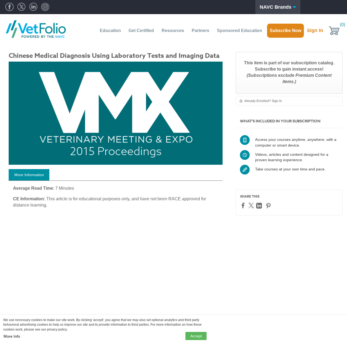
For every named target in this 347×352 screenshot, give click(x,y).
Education (110, 30)
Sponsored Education (239, 30)
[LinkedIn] (259, 205)
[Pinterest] (268, 205)
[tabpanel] (116, 199)
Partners (200, 30)
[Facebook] (243, 205)
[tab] (29, 174)
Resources (173, 30)
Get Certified (141, 30)
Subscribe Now (285, 30)
